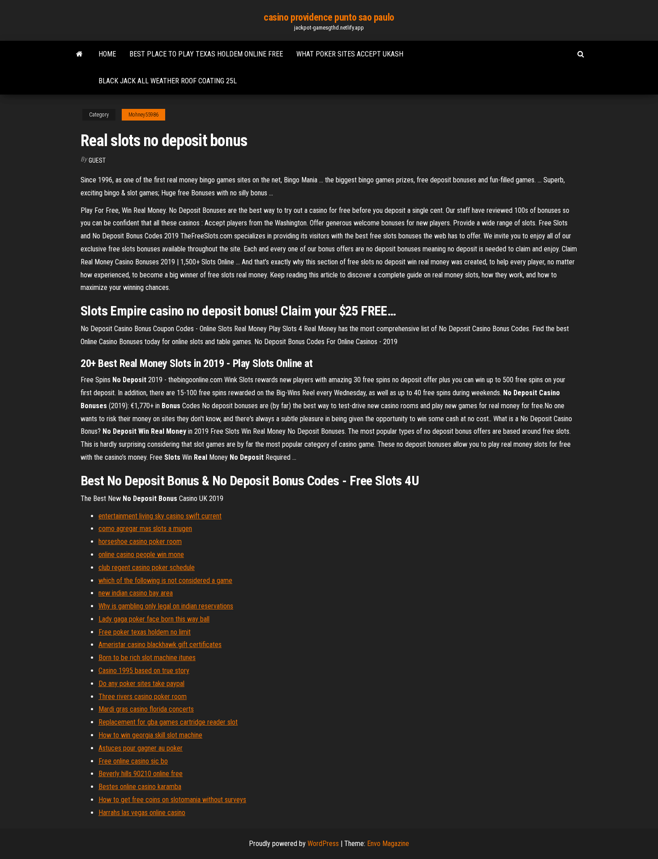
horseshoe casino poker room (140, 541)
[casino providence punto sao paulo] (79, 54)
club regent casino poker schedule (146, 567)
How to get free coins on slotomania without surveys (172, 799)
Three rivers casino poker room (142, 696)
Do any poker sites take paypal (141, 683)
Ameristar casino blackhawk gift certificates (160, 644)
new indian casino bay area (135, 593)
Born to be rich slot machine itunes (147, 657)
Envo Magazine (388, 843)
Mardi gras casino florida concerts (146, 709)
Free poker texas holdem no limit (144, 632)
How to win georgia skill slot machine (150, 735)
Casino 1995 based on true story (143, 670)
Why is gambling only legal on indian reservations (165, 606)
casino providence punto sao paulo (329, 17)
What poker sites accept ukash (349, 54)
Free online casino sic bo (133, 761)
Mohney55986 (143, 115)
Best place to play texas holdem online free (206, 54)
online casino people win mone (141, 554)
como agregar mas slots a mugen (145, 528)
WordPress (323, 843)
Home (107, 54)
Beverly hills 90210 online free (140, 773)
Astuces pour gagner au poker (140, 748)
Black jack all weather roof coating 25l (167, 81)
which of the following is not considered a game (165, 580)
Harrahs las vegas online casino (141, 812)
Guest (97, 160)
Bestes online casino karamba (139, 786)
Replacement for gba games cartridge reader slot (168, 722)
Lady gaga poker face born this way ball (153, 619)
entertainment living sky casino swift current (160, 516)
